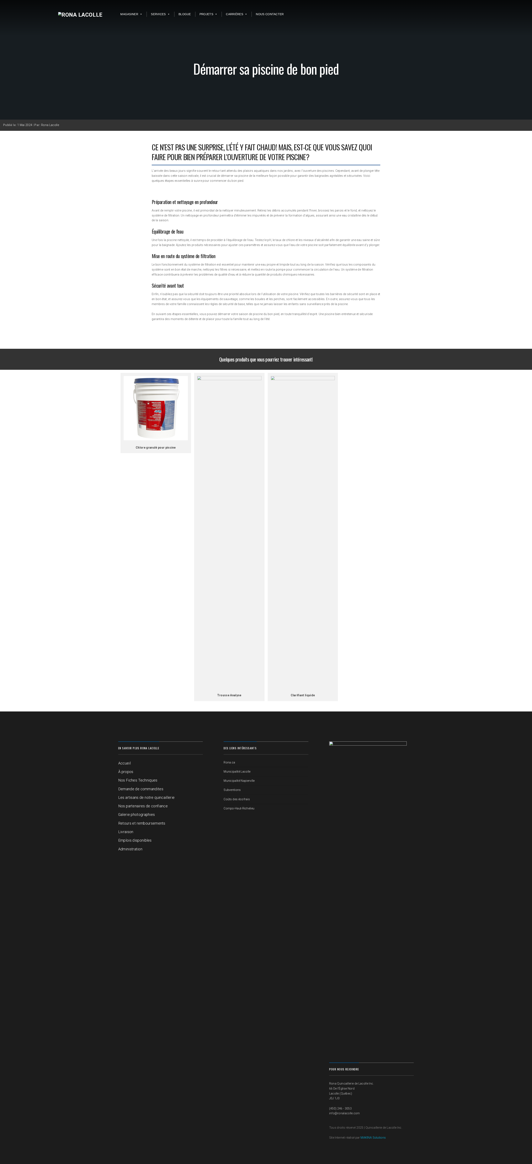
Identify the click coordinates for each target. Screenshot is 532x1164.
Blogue (185, 14)
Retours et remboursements (141, 823)
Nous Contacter (270, 14)
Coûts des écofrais (237, 799)
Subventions (232, 790)
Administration (130, 849)
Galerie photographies (136, 815)
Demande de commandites (140, 789)
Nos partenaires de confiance (143, 806)
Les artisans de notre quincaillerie (146, 797)
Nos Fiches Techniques (138, 780)
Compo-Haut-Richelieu (239, 808)
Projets (206, 14)
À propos (125, 772)
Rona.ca (229, 762)
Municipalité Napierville (239, 780)
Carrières (234, 14)
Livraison (125, 832)
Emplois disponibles (135, 840)
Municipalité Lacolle (237, 771)
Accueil (124, 763)
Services (158, 14)
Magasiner (129, 14)
